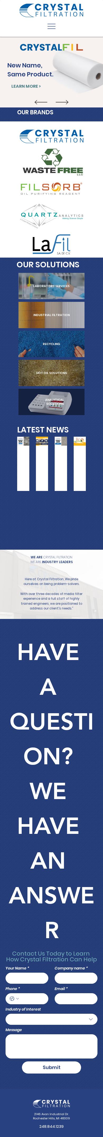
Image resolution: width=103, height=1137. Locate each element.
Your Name (17, 968)
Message (14, 1030)
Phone (13, 989)
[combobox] (51, 1019)
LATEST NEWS (43, 429)
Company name (71, 968)
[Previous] (41, 102)
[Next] (62, 102)
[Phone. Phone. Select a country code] (14, 999)
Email (61, 989)
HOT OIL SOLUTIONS (51, 373)
